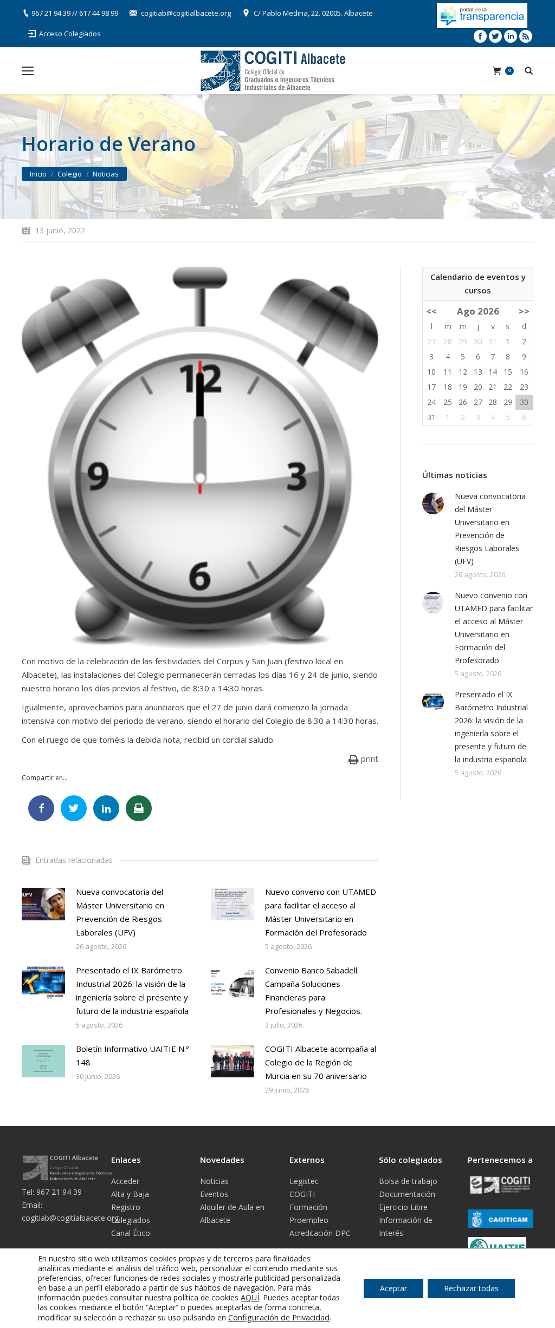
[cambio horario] (200, 458)
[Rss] (525, 36)
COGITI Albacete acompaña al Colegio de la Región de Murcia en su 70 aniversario (320, 1062)
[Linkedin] (510, 36)
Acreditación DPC (320, 1233)
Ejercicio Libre (403, 1207)
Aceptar (393, 1288)
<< (431, 311)
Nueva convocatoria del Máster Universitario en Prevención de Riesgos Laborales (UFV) (120, 912)
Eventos (214, 1194)
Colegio (69, 174)
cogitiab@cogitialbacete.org (186, 13)
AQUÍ (250, 1297)
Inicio (38, 174)
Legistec (304, 1181)
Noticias (106, 174)
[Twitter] (495, 36)
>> (524, 311)
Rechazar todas (471, 1288)
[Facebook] (480, 36)
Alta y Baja (130, 1194)
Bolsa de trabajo (408, 1181)
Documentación (407, 1194)
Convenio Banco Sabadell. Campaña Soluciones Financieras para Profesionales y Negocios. (313, 990)
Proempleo (308, 1220)
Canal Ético (130, 1233)
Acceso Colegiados (70, 33)
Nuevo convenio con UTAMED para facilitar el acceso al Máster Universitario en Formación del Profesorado (320, 912)
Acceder (125, 1181)
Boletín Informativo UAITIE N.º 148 (132, 1055)
